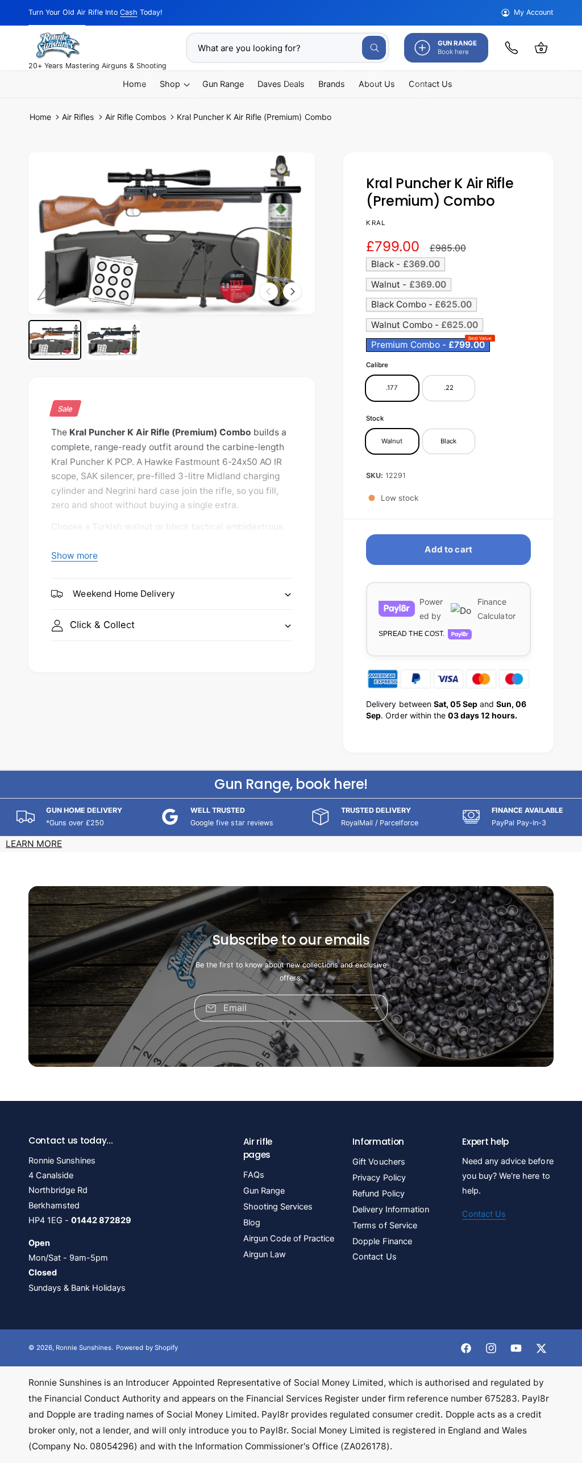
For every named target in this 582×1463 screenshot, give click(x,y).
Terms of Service (384, 1225)
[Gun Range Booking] (511, 48)
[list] (291, 817)
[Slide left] (269, 291)
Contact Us (374, 1257)
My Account (534, 12)
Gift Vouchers (378, 1162)
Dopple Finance (381, 1241)
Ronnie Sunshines (83, 1348)
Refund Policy (378, 1193)
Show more (74, 555)
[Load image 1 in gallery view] (54, 340)
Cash (128, 12)
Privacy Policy (378, 1178)
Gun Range (264, 1191)
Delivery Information (390, 1209)
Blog (251, 1222)
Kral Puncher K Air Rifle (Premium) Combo (254, 117)
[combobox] (287, 48)
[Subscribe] (374, 1008)
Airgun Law (264, 1254)
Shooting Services (278, 1207)
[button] (541, 48)
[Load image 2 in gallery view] (113, 340)
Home (40, 117)
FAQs (253, 1175)
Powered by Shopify (146, 1348)
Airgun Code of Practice (288, 1238)
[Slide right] (292, 291)
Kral (375, 223)
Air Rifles (78, 117)
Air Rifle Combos (135, 117)
